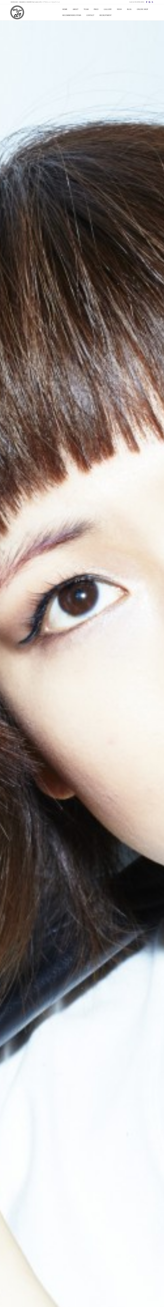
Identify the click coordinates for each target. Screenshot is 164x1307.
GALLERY (108, 9)
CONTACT (90, 15)
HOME (64, 9)
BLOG (129, 9)
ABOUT (75, 9)
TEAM (86, 9)
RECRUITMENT (106, 15)
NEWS (119, 9)
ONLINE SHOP (142, 9)
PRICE (96, 9)
